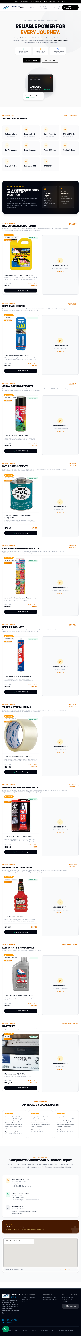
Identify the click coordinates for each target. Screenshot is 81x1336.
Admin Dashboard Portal (49, 1297)
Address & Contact (44, 7)
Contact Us (50, 60)
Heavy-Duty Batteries (28, 1297)
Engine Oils (25, 1302)
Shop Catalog (31, 60)
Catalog (31, 7)
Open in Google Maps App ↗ (68, 1270)
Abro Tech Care (26, 1299)
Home (22, 7)
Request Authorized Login (49, 1299)
